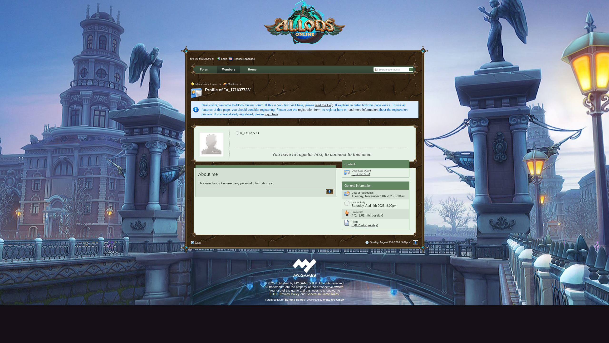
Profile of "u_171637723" (228, 90)
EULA (274, 294)
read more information (363, 109)
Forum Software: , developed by (304, 299)
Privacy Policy (290, 294)
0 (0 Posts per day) (365, 225)
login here (271, 114)
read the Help (324, 105)
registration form (309, 109)
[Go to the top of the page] (330, 191)
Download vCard (361, 170)
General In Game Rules (322, 294)
